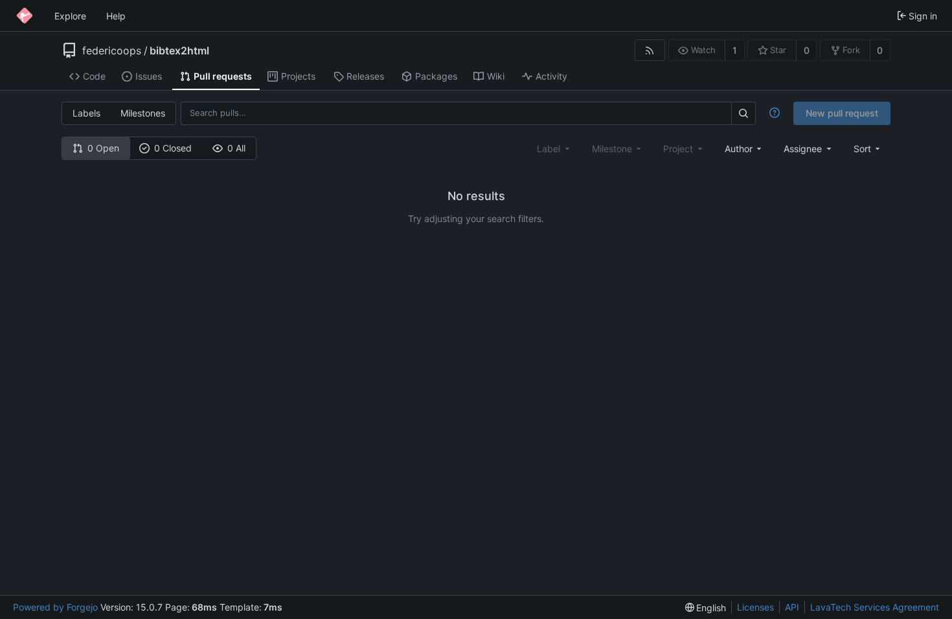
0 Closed (173, 147)
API (792, 607)
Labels (86, 112)
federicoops (111, 50)
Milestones (142, 112)
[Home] (24, 15)
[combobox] (744, 148)
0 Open (103, 147)
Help (116, 15)
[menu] (868, 148)
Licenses (755, 607)
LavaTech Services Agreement (874, 607)
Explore (70, 15)
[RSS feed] (650, 50)
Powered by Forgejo (55, 607)
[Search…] (743, 113)
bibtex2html (179, 50)
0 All (236, 147)
